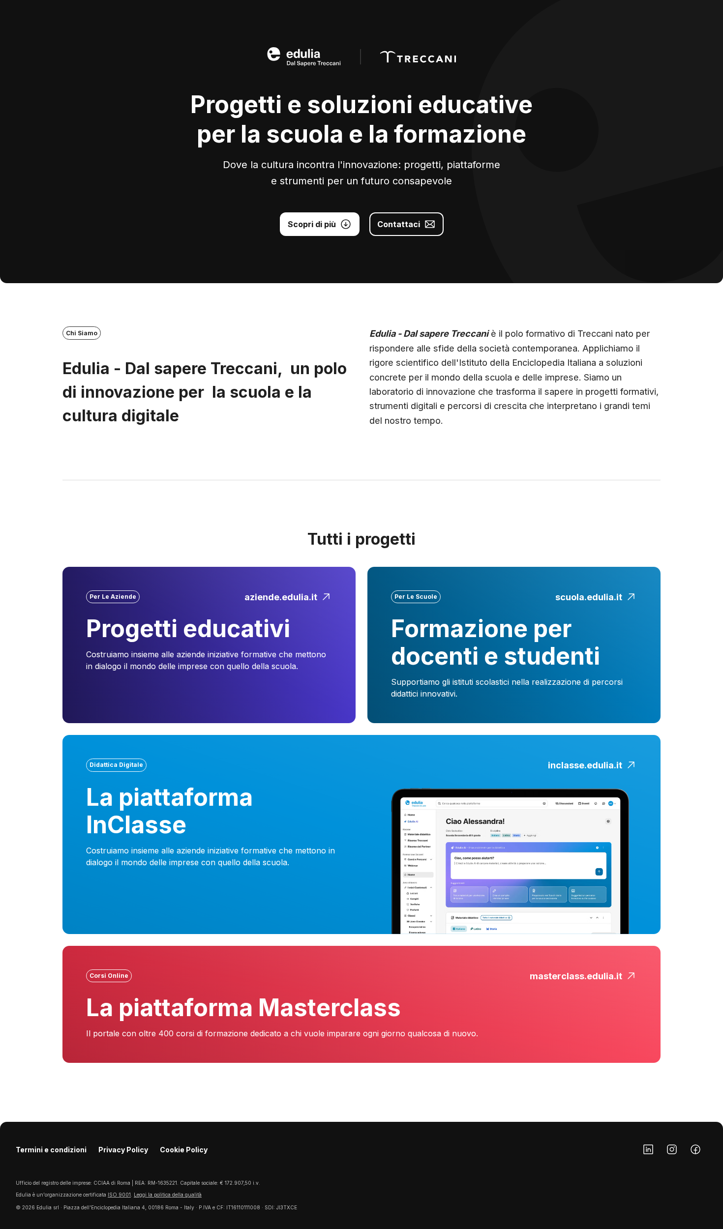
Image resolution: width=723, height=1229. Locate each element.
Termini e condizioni (51, 1149)
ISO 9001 (119, 1195)
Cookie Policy (184, 1149)
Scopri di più (312, 224)
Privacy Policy (123, 1149)
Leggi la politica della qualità (168, 1195)
